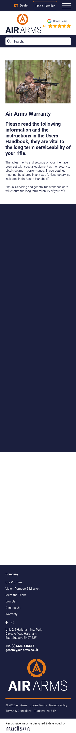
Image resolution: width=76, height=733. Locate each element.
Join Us (10, 601)
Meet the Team (15, 595)
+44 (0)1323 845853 (19, 646)
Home (9, 53)
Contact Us (12, 608)
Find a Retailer (45, 6)
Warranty (11, 614)
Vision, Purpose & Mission (22, 588)
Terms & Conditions (18, 711)
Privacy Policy (58, 705)
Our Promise (13, 582)
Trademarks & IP (45, 711)
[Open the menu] (66, 5)
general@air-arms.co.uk (21, 650)
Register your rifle (38, 551)
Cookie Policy (38, 705)
